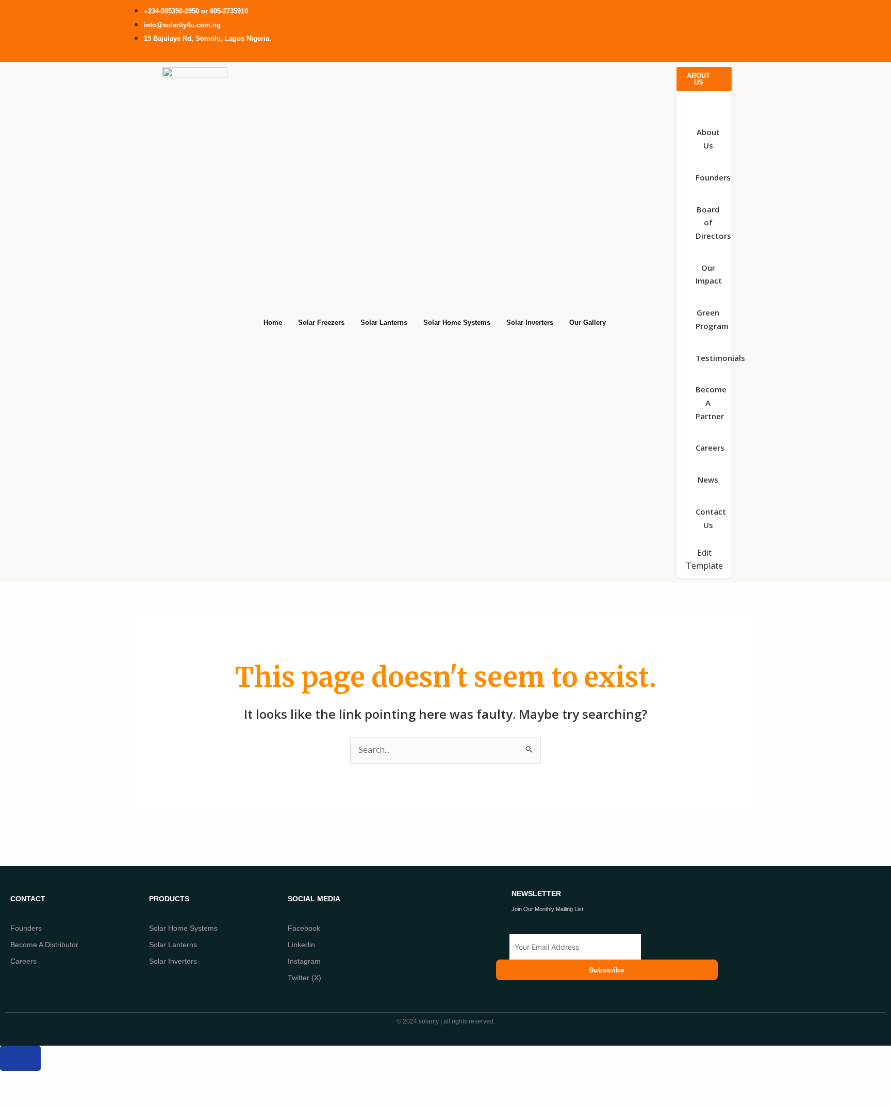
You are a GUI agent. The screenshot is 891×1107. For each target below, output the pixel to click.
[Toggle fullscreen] (54, 1080)
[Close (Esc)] (128, 1080)
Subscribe (606, 970)
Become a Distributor (44, 944)
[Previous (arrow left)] (17, 1098)
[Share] (91, 1080)
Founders (26, 928)
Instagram (304, 961)
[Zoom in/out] (17, 1080)
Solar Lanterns (173, 944)
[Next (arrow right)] (54, 1098)
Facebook (304, 928)
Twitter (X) (304, 977)
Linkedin (301, 944)
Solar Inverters (173, 961)
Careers (23, 961)
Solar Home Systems (183, 928)
